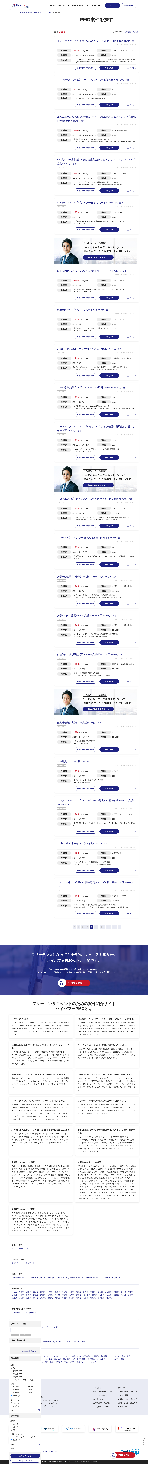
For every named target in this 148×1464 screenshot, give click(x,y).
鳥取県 (116, 1295)
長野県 (28, 1295)
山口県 (21, 1298)
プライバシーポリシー (49, 1452)
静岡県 (43, 1295)
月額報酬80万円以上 (37, 1278)
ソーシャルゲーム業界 (116, 1359)
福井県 (14, 1295)
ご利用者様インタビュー (127, 1391)
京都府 (94, 1295)
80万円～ (31, 1386)
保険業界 (95, 1356)
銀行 (79, 1356)
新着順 (128, 32)
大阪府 (101, 1295)
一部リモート (18, 1403)
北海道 (14, 1292)
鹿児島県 (101, 1298)
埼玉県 (85, 1292)
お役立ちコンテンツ (92, 5)
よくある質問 (123, 1395)
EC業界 (73, 1356)
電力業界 (57, 1359)
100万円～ (16, 1389)
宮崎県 (93, 1298)
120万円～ (31, 1389)
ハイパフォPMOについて (103, 1391)
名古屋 (57, 1295)
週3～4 (15, 1427)
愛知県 (50, 1295)
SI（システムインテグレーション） (54, 1356)
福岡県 (57, 1298)
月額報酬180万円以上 (111, 1278)
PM (14, 1368)
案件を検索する (25, 1456)
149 (114, 927)
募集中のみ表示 (119, 32)
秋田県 (43, 1292)
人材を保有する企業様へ (102, 1407)
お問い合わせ (128, 5)
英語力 (13, 1449)
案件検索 (53, 5)
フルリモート (18, 1406)
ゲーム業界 (101, 1359)
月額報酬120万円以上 (74, 1278)
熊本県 (78, 1298)
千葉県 (93, 1292)
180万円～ (31, 1393)
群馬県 (78, 1292)
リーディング (52, 1327)
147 (102, 927)
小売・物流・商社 (79, 1359)
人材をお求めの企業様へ (102, 1403)
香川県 (35, 1298)
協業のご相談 (123, 1407)
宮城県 (35, 1292)
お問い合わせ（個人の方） (128, 1399)
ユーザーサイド (18, 1437)
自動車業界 (126, 1356)
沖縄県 (109, 1298)
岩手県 (28, 1292)
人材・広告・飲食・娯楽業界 (51, 1362)
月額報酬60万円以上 (20, 1278)
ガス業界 (48, 1359)
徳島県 (28, 1298)
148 (108, 927)
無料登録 (121, 1388)
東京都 (100, 1292)
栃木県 (71, 1292)
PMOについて (63, 5)
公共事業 (91, 1359)
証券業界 (86, 1356)
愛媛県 (43, 1298)
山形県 (50, 1292)
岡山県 (130, 1295)
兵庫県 (109, 1295)
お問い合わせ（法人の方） (128, 1403)
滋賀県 (71, 1295)
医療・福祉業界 (92, 1362)
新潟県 (116, 1292)
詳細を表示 (109, 68)
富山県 (123, 1292)
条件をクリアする (25, 1461)
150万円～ (16, 1393)
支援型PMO (17, 1377)
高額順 (135, 32)
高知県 (50, 1298)
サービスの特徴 (77, 5)
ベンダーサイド (33, 1437)
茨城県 (64, 1292)
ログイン (112, 5)
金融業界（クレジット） (110, 1356)
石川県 (130, 1292)
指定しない (17, 1396)
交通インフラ (69, 1362)
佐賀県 (64, 1298)
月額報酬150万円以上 (93, 1278)
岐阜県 (35, 1295)
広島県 (14, 1298)
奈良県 (78, 1295)
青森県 (21, 1292)
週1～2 (15, 1424)
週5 (14, 1430)
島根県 (123, 1295)
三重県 (64, 1295)
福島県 (57, 1292)
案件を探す (97, 1388)
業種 (12, 1444)
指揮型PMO (17, 1371)
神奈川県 (108, 1292)
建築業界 (80, 1362)
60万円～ (16, 1386)
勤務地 (13, 1410)
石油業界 (66, 1359)
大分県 (85, 1298)
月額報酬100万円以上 (55, 1278)
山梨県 (21, 1295)
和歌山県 (86, 1295)
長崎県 (71, 1298)
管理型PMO (17, 1374)
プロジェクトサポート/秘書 (23, 1380)
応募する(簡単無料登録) (85, 68)
